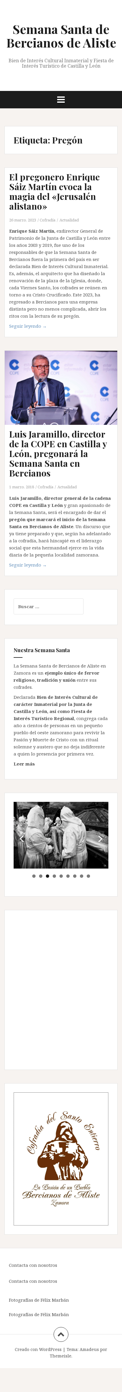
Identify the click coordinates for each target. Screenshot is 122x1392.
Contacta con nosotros (33, 1265)
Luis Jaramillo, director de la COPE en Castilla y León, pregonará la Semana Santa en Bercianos (58, 453)
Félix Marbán (55, 1300)
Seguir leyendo (28, 326)
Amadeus (89, 1349)
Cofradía (47, 220)
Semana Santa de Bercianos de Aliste (61, 36)
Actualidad (69, 220)
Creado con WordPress (38, 1349)
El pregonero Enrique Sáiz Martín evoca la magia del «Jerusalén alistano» (54, 191)
